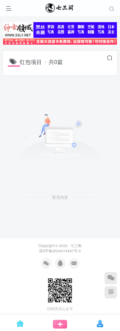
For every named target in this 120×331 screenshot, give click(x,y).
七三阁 (76, 245)
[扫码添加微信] (111, 278)
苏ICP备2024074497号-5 (60, 250)
